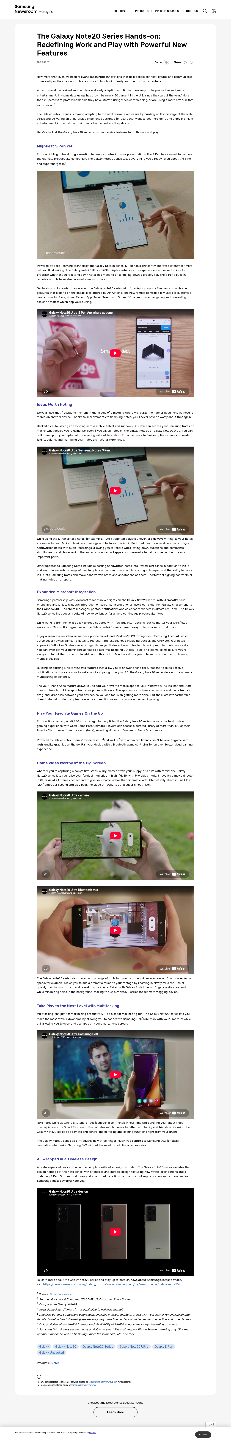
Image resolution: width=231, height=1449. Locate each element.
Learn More (115, 1412)
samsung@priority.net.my (83, 1385)
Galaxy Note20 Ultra (133, 1346)
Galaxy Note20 (65, 1346)
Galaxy (44, 1346)
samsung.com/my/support (104, 1382)
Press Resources (167, 11)
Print (191, 62)
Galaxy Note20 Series (98, 1346)
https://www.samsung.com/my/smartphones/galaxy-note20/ (138, 1284)
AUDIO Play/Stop (166, 62)
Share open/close (185, 62)
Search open (205, 11)
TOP (209, 1424)
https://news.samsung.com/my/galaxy (69, 1284)
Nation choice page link (214, 11)
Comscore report (61, 1294)
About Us (191, 11)
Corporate (120, 11)
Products (141, 11)
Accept (203, 1434)
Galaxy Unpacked (51, 1352)
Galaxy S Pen (164, 1346)
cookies (92, 1433)
